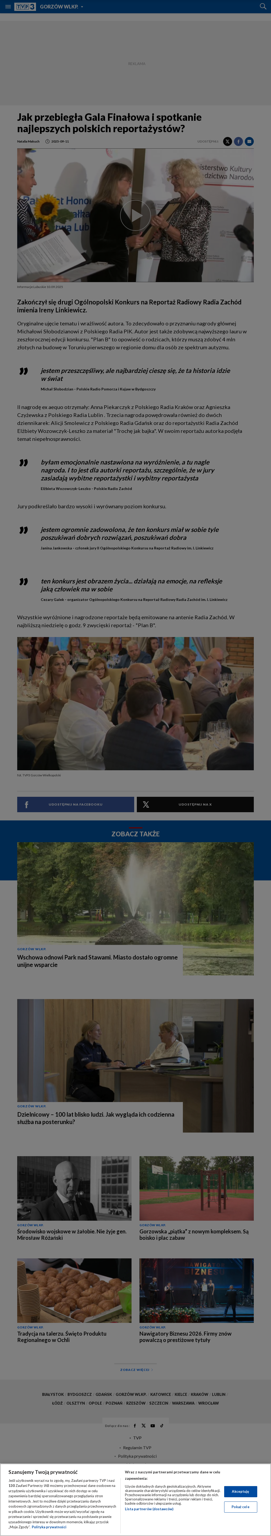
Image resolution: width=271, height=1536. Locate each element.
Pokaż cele (240, 1507)
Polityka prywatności (49, 1527)
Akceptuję (240, 1491)
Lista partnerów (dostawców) (149, 1509)
